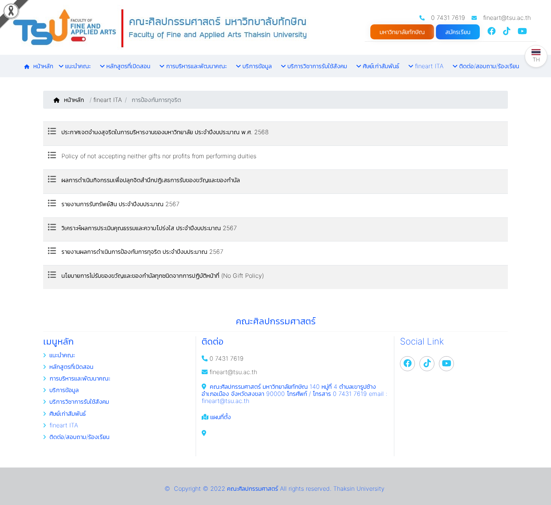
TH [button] (536, 59)
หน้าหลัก (75, 99)
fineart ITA (107, 99)
